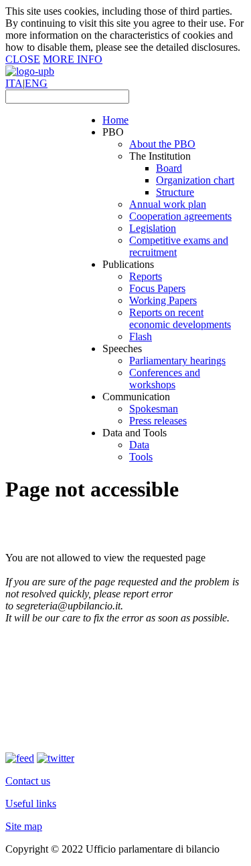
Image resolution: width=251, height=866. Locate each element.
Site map (23, 826)
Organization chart (195, 180)
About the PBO (162, 144)
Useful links (30, 803)
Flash (140, 336)
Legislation (152, 228)
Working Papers (163, 300)
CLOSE (22, 59)
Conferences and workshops (164, 378)
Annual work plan (167, 204)
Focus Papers (157, 288)
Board (169, 168)
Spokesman (153, 408)
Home (115, 120)
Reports (145, 276)
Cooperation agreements (180, 216)
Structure (175, 192)
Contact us (27, 780)
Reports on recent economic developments (180, 318)
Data (139, 444)
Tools (141, 456)
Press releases (158, 420)
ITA (14, 83)
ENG (36, 83)
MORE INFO (72, 59)
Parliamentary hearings (177, 360)
